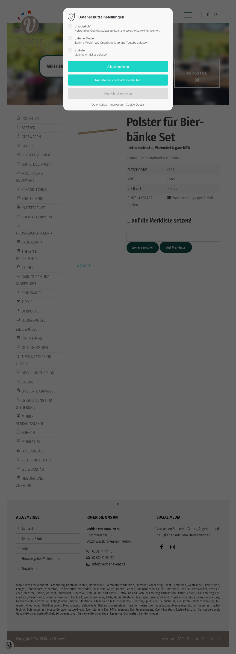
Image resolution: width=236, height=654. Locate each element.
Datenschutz (99, 104)
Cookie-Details (135, 104)
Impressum (117, 104)
